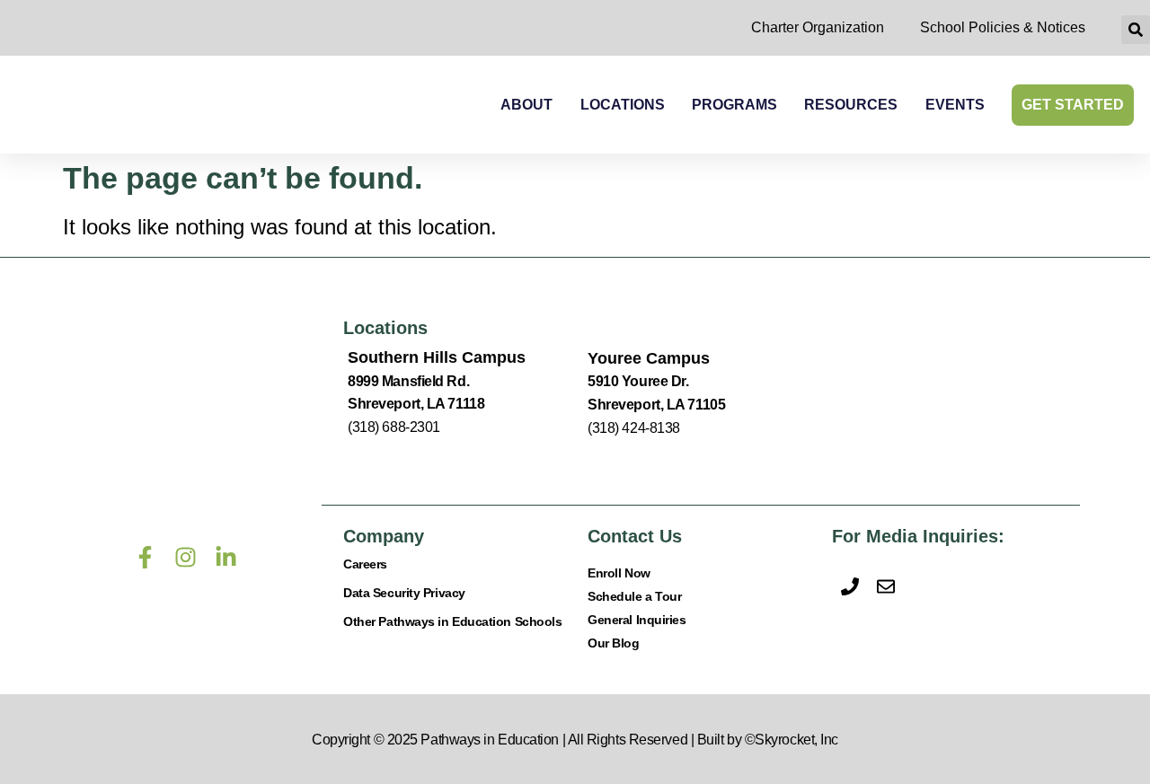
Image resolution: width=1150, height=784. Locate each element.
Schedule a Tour (634, 596)
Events (955, 104)
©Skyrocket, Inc (791, 739)
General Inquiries (637, 619)
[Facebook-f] (145, 557)
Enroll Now (619, 573)
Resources (851, 104)
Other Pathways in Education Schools (452, 621)
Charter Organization (817, 27)
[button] (1135, 29)
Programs (734, 104)
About (526, 104)
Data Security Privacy (404, 593)
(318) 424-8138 (634, 428)
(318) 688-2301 (394, 427)
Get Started (1073, 104)
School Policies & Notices (1002, 27)
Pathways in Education (489, 739)
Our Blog (613, 643)
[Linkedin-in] (226, 557)
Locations (622, 104)
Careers (365, 564)
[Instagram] (185, 557)
